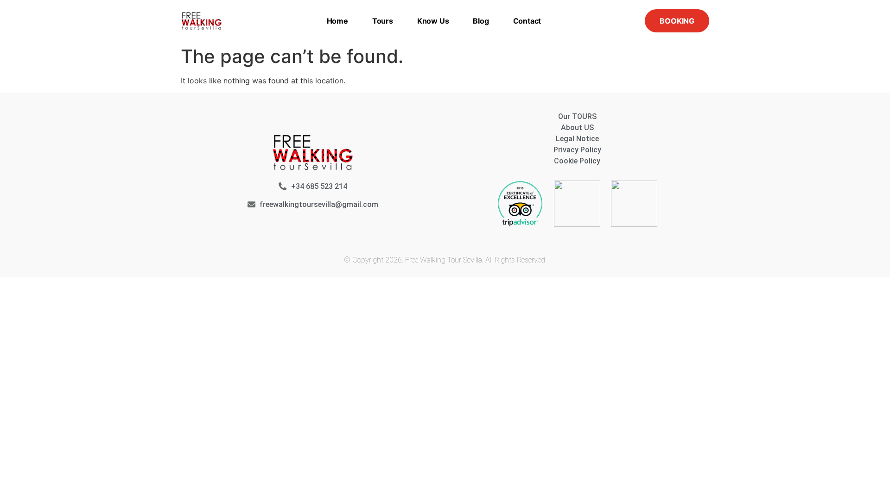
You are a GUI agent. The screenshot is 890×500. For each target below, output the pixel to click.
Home (337, 20)
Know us (433, 20)
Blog (481, 20)
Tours (382, 20)
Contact (527, 20)
